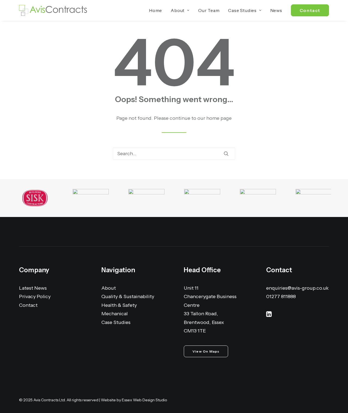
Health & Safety (119, 305)
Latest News (33, 288)
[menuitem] (157, 10)
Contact (28, 305)
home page (219, 118)
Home (155, 10)
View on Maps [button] (205, 351)
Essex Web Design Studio (144, 399)
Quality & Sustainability (127, 296)
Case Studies (242, 10)
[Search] (174, 154)
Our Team (208, 10)
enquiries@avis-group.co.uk (297, 288)
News (276, 10)
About (178, 10)
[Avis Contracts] (53, 10)
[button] (226, 153)
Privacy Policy (35, 296)
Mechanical (114, 314)
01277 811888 (281, 296)
